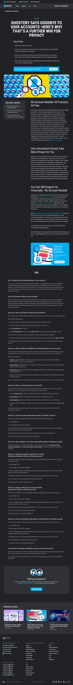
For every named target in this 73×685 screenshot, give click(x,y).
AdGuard (28, 645)
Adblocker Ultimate (30, 649)
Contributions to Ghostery (45, 203)
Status (50, 645)
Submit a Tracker (30, 668)
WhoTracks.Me (24, 2)
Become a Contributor (61, 6)
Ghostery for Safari (8, 668)
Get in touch (36, 589)
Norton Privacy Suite (30, 651)
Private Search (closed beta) (10, 647)
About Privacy (29, 674)
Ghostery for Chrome (8, 664)
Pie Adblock (28, 653)
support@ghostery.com (28, 583)
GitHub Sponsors (14, 370)
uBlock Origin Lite (30, 659)
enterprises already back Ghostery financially (49, 213)
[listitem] (14, 620)
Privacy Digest (36, 2)
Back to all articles (12, 11)
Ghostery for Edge (7, 672)
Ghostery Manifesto (53, 647)
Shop (35, 6)
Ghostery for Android (8, 674)
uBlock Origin (29, 657)
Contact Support (29, 666)
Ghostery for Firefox (8, 666)
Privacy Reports (52, 649)
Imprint (42, 681)
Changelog (51, 659)
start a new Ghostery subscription (32, 447)
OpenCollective (14, 365)
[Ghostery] (8, 6)
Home (17, 6)
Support (24, 6)
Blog (30, 6)
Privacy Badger (29, 655)
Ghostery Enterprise (53, 653)
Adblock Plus (29, 647)
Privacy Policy (36, 681)
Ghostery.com (14, 360)
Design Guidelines (30, 672)
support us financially (46, 197)
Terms (32, 681)
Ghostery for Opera (8, 670)
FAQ (27, 664)
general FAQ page (56, 140)
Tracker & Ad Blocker (10, 2)
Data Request (29, 670)
